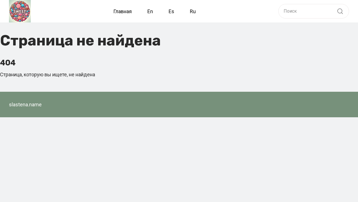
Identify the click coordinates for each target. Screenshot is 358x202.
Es (171, 11)
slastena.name (25, 104)
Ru (193, 11)
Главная (122, 11)
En (150, 11)
